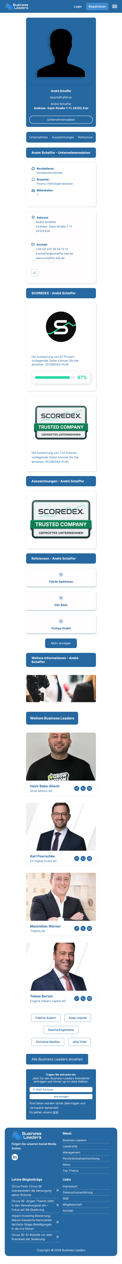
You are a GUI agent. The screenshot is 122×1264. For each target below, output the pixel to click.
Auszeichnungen (63, 137)
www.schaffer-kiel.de (50, 258)
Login (78, 6)
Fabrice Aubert (45, 1017)
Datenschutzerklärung (78, 1192)
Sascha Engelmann (61, 1029)
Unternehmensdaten (61, 119)
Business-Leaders (74, 1140)
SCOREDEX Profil (56, 364)
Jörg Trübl (79, 1041)
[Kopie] (34, 272)
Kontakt (68, 1210)
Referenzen (86, 137)
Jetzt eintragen (61, 1096)
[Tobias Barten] (61, 967)
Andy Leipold (78, 1017)
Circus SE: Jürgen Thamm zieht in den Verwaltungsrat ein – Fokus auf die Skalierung (33, 1205)
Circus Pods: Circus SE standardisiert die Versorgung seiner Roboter (31, 1191)
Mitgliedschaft (72, 1204)
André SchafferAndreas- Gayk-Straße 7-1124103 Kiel (54, 226)
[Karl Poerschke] (61, 827)
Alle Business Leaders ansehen (57, 1059)
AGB (55, 1112)
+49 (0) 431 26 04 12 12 (52, 249)
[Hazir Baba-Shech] (61, 757)
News (66, 1164)
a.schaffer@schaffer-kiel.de (54, 253)
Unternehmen (38, 137)
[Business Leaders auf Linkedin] (15, 1157)
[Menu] (114, 6)
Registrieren (97, 6)
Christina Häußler (48, 1041)
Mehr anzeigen (61, 643)
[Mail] (89, 788)
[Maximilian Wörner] (61, 897)
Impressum (70, 1186)
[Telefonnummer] (83, 788)
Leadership (70, 1146)
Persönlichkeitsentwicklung (81, 1158)
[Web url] (76, 788)
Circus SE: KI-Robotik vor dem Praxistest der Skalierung (32, 1237)
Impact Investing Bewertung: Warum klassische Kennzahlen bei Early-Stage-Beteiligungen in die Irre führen (32, 1222)
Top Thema (70, 1170)
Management (72, 1152)
